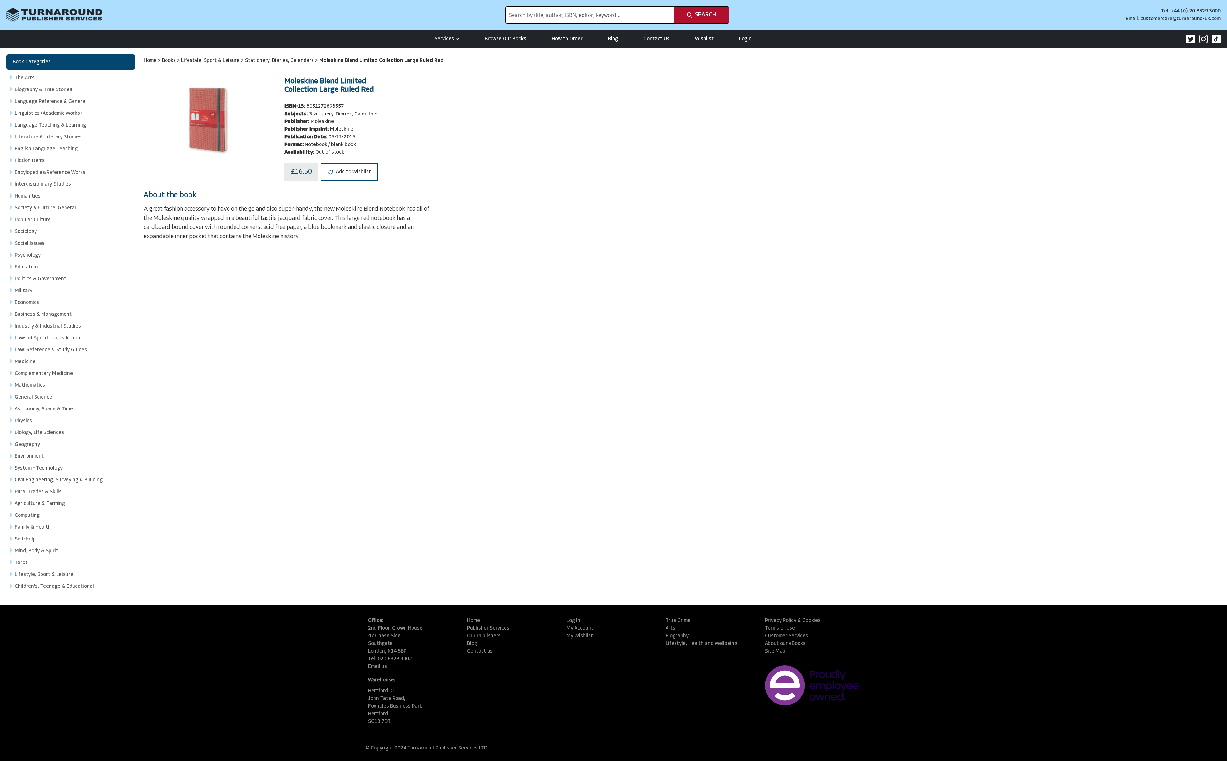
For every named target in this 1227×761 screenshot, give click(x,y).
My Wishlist (580, 636)
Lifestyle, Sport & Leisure (211, 60)
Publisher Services (488, 628)
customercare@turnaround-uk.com (1180, 18)
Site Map (775, 651)
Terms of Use (780, 628)
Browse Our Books (505, 39)
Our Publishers (484, 636)
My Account (580, 628)
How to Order (567, 39)
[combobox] (590, 15)
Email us (377, 666)
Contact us (480, 651)
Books (169, 60)
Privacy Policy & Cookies (793, 620)
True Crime (678, 620)
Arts (670, 628)
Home (151, 60)
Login (745, 39)
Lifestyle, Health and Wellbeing (701, 643)
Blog (613, 39)
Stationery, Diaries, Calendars (280, 60)
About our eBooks (785, 643)
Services (444, 39)
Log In (573, 620)
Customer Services (786, 636)
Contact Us (656, 39)
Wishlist (704, 39)
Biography (677, 636)
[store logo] (54, 15)
